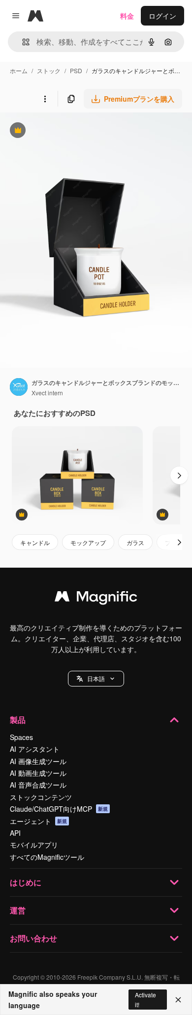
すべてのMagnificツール (47, 857)
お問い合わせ (33, 938)
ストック (49, 70)
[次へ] (179, 475)
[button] (96, 678)
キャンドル (35, 542)
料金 (127, 16)
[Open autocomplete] (21, 42)
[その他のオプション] (45, 99)
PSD (76, 70)
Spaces (21, 737)
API (15, 833)
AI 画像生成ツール (38, 761)
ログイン (162, 16)
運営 (18, 910)
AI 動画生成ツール (38, 773)
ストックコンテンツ (41, 797)
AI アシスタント (35, 749)
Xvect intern (47, 392)
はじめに (25, 882)
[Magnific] (96, 598)
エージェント (38, 821)
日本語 (96, 678)
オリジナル (67, 131)
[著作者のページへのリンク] (19, 388)
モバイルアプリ (34, 845)
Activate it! (145, 999)
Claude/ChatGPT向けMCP (59, 809)
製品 (18, 719)
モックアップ (88, 542)
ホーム (19, 70)
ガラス (135, 542)
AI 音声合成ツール (38, 785)
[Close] (178, 1000)
